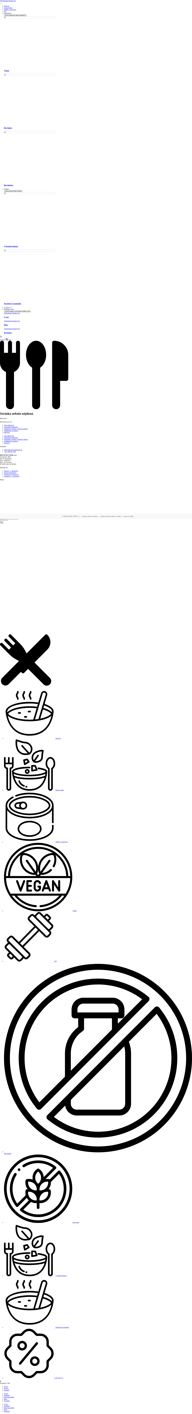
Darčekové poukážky (12, 304)
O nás (6, 317)
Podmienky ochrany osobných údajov (16, 429)
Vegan (6, 71)
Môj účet (7, 432)
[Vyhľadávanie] (1, 522)
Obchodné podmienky (11, 427)
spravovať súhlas (129, 516)
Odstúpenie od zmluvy (11, 430)
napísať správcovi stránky (90, 516)
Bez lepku (8, 128)
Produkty (7, 1395)
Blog (6, 325)
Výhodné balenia (11, 246)
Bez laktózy (8, 185)
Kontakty (8, 333)
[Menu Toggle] (1, 3)
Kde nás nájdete (9, 1397)
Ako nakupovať (9, 425)
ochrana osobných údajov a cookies (110, 516)
